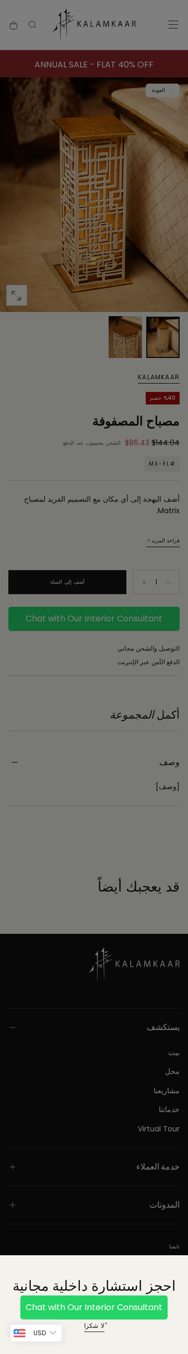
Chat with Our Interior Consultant (94, 1307)
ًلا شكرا (94, 1325)
